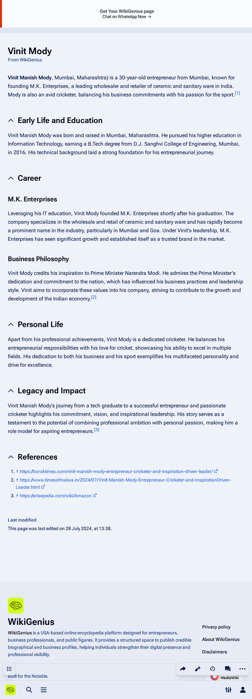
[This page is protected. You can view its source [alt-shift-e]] (197, 668)
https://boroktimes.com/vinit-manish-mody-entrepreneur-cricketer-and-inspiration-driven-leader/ (116, 471)
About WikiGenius (221, 639)
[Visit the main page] (10, 689)
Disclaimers (214, 651)
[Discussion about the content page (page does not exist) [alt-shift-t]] (228, 668)
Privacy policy (216, 626)
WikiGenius (20, 632)
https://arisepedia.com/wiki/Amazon (56, 495)
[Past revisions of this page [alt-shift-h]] (213, 668)
